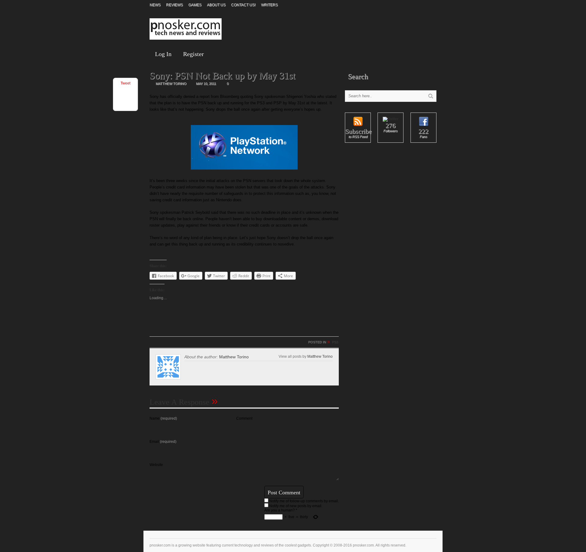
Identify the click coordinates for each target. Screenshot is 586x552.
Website (156, 465)
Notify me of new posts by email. (295, 506)
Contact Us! (243, 5)
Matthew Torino (320, 356)
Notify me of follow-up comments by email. (304, 501)
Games (194, 5)
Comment (244, 418)
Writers (269, 5)
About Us (216, 5)
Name (163, 418)
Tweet (125, 83)
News (155, 5)
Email (163, 441)
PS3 (335, 342)
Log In (163, 54)
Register (193, 54)
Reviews (174, 5)
